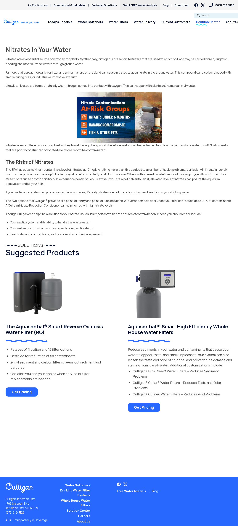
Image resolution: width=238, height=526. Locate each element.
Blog (166, 5)
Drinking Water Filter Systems (75, 492)
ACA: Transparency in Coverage (27, 520)
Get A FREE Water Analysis (140, 5)
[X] (203, 5)
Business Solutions (104, 5)
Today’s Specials (59, 22)
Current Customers (175, 22)
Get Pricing (22, 391)
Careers (84, 516)
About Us (83, 521)
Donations (181, 5)
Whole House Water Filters (75, 503)
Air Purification (38, 5)
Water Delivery (144, 22)
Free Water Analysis (131, 491)
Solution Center (208, 22)
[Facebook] (196, 5)
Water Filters (118, 22)
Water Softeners (90, 22)
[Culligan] (22, 22)
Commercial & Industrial (70, 5)
